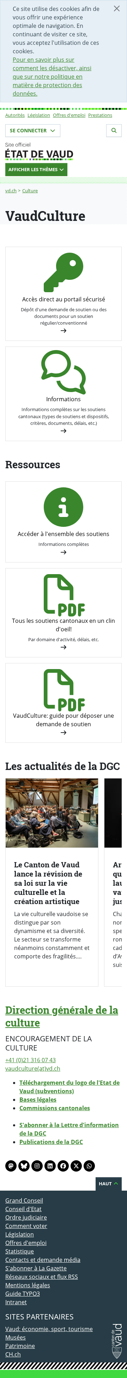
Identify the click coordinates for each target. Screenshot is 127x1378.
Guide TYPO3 (22, 1294)
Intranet (16, 1302)
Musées (15, 1337)
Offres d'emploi (69, 115)
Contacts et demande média (42, 1260)
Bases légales (37, 1099)
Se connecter (29, 130)
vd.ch (11, 190)
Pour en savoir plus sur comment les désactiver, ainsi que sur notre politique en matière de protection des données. (52, 76)
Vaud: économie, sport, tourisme (49, 1329)
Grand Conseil (24, 1200)
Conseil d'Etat (23, 1209)
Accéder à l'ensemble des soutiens (63, 534)
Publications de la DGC (51, 1142)
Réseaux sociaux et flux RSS (41, 1277)
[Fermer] (117, 8)
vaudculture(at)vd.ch (32, 1068)
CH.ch (13, 1354)
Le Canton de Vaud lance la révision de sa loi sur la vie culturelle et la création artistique (48, 883)
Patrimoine (20, 1346)
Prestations (100, 115)
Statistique (19, 1251)
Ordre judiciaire (26, 1217)
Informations (63, 399)
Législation (39, 115)
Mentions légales (27, 1285)
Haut (106, 1183)
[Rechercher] (114, 130)
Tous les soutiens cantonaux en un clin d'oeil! (63, 625)
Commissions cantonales (54, 1108)
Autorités (15, 115)
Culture (30, 190)
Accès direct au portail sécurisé (63, 299)
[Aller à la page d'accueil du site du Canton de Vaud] (63, 151)
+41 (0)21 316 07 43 (30, 1060)
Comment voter (26, 1226)
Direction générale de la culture (61, 1016)
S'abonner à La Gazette (36, 1268)
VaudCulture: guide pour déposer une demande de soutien (63, 720)
